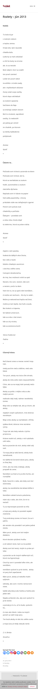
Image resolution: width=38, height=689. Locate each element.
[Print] (28, 652)
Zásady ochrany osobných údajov (18, 686)
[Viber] (21, 652)
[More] (32, 652)
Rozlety (7, 663)
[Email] (25, 652)
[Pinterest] (14, 652)
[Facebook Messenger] (18, 652)
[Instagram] (11, 652)
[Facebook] (4, 652)
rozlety (6, 666)
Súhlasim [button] (32, 686)
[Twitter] (8, 652)
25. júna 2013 (7, 660)
